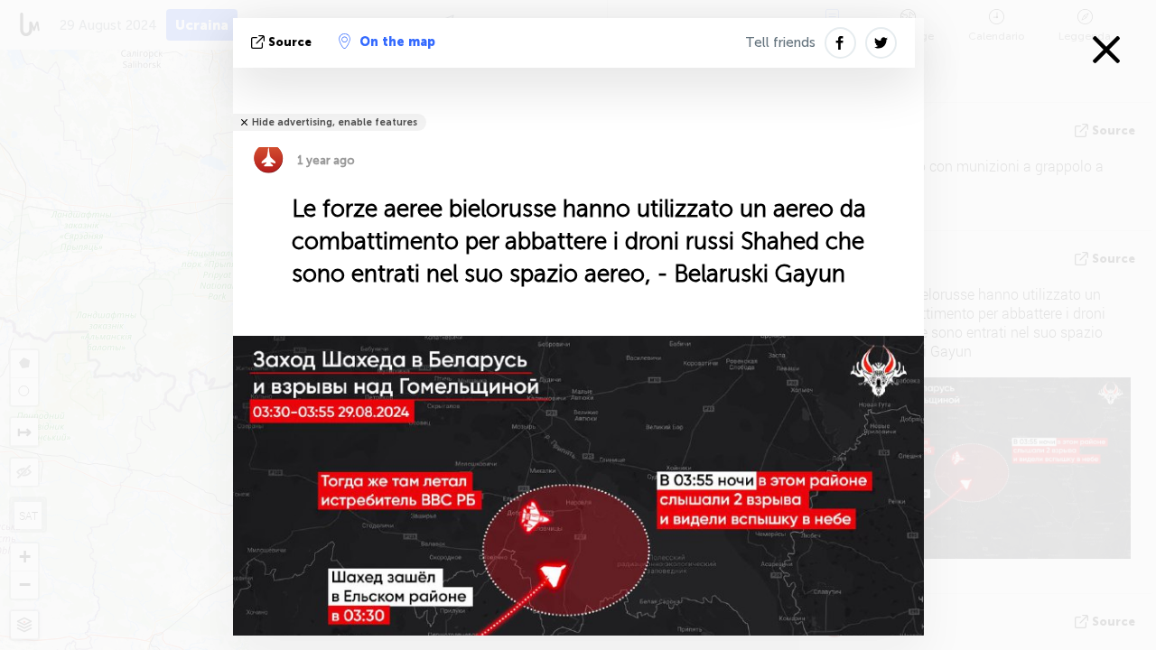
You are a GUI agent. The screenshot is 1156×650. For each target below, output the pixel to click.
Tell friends (780, 42)
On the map (397, 42)
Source (290, 42)
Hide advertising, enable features (334, 122)
